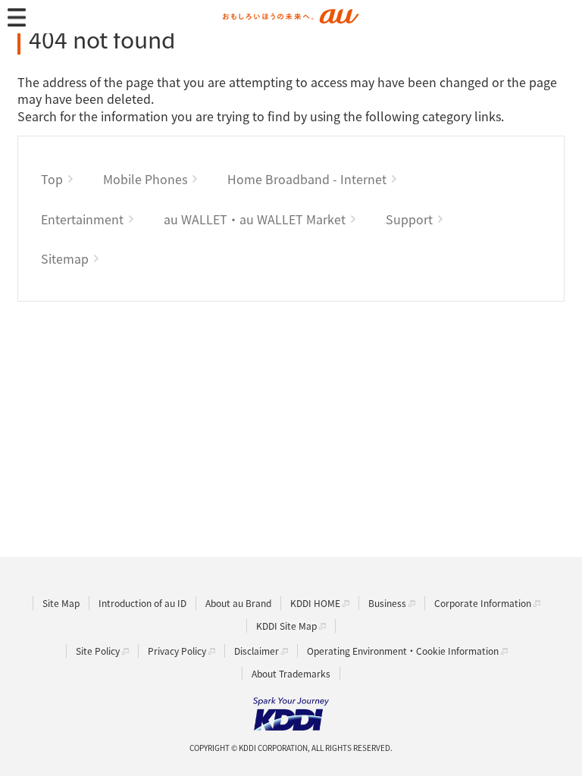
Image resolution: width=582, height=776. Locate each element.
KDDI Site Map (286, 625)
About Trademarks (291, 673)
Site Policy (98, 650)
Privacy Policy (177, 650)
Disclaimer (256, 650)
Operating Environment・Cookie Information (403, 650)
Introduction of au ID (142, 602)
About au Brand (238, 602)
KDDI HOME (315, 602)
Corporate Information (482, 602)
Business (387, 602)
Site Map (61, 602)
